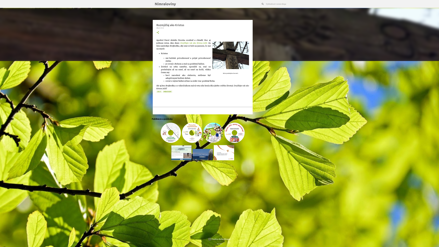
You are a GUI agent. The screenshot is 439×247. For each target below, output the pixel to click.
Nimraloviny (165, 4)
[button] (157, 32)
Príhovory (167, 91)
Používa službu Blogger (221, 239)
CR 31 (159, 91)
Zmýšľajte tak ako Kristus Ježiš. (194, 43)
